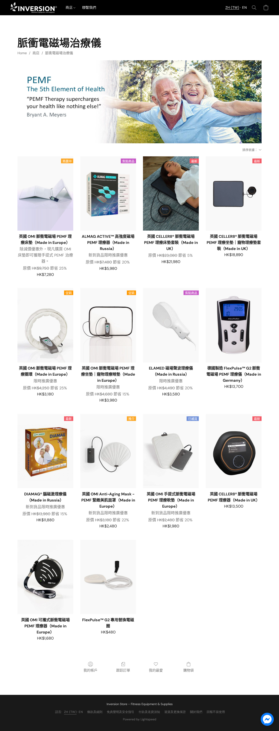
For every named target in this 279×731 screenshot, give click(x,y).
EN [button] (244, 7)
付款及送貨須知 (149, 712)
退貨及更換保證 (175, 712)
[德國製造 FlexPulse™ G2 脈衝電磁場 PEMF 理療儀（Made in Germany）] (234, 325)
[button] (33, 7)
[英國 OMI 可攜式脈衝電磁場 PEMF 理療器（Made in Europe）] (45, 577)
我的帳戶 (90, 670)
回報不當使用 (216, 712)
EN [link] (81, 712)
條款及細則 (94, 712)
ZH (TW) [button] (232, 7)
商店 (69, 7)
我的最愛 (156, 670)
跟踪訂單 (123, 670)
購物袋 (188, 670)
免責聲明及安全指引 (120, 712)
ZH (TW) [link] (70, 712)
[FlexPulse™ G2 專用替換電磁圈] (108, 577)
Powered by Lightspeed (139, 719)
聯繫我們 (89, 7)
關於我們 (196, 712)
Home (22, 53)
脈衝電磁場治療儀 (59, 53)
